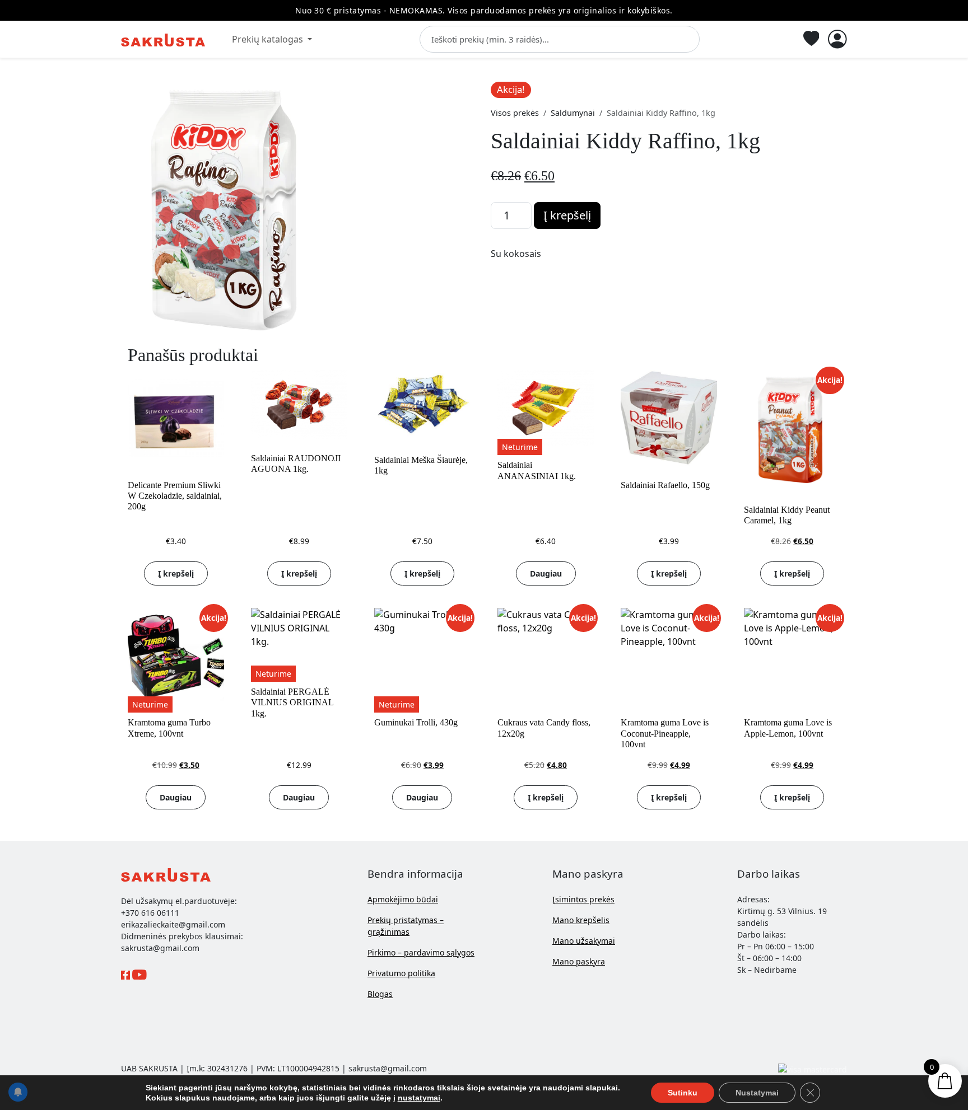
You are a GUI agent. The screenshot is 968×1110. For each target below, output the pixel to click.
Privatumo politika (401, 973)
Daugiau (546, 573)
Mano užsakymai (583, 940)
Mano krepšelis (580, 920)
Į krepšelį (567, 215)
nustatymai (419, 1097)
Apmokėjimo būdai (402, 899)
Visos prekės (515, 112)
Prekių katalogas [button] (268, 39)
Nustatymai (757, 1092)
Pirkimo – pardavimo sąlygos (420, 952)
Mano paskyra (578, 961)
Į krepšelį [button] (176, 573)
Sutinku (682, 1092)
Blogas (380, 994)
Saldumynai (573, 112)
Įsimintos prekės (583, 899)
